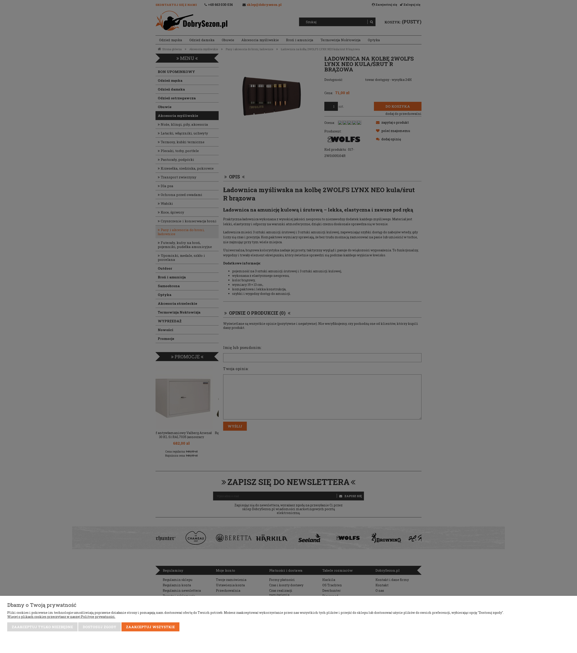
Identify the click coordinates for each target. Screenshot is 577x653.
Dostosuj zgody (99, 627)
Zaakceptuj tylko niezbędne (42, 627)
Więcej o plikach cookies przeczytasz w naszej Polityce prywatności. (61, 616)
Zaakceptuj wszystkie (150, 627)
